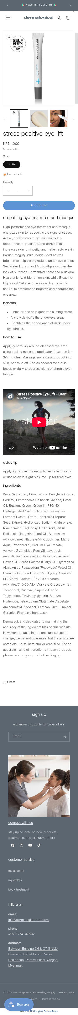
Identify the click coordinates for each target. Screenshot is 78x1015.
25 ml (11, 164)
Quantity (8, 182)
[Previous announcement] (7, 5)
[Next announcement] (70, 5)
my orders (15, 880)
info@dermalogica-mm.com (28, 920)
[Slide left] (4, 119)
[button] (8, 17)
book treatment (18, 889)
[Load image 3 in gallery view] (59, 118)
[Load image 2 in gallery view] (39, 118)
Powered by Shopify (44, 993)
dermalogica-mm (23, 993)
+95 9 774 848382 (21, 934)
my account (16, 871)
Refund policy (66, 993)
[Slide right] (73, 119)
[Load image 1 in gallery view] (19, 118)
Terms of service (51, 999)
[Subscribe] (64, 737)
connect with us (20, 823)
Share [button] (11, 682)
